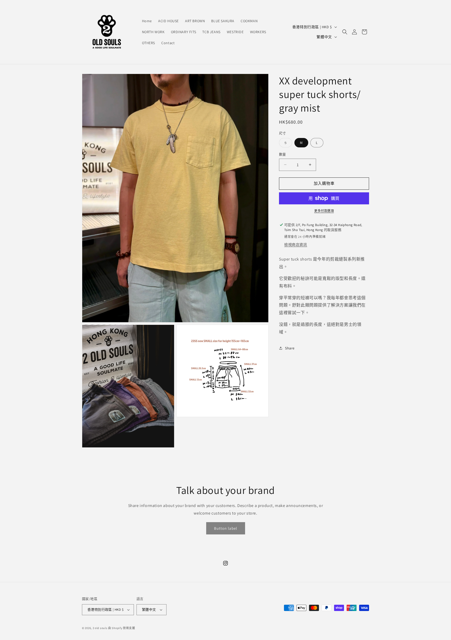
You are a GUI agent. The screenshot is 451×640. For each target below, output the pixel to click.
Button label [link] (225, 528)
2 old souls (100, 628)
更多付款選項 (324, 211)
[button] (345, 32)
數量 (282, 154)
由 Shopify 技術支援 (121, 628)
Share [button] (290, 347)
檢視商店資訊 (295, 244)
